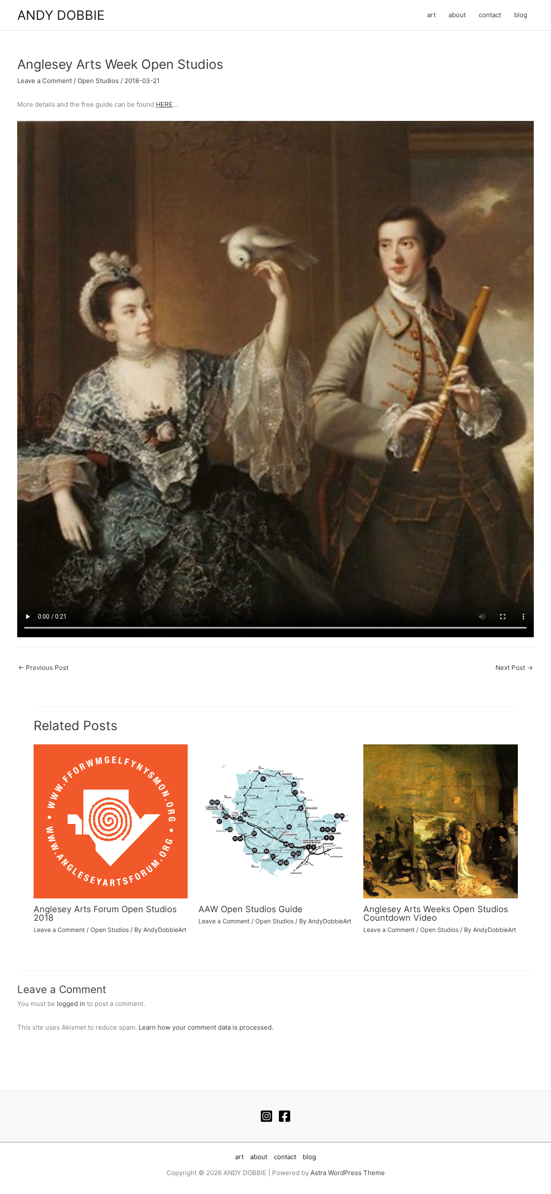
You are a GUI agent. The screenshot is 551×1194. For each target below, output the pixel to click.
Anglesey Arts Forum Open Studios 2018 (105, 913)
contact (490, 15)
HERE (164, 104)
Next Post (514, 667)
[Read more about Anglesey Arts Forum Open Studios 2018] (111, 821)
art (431, 15)
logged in (71, 1004)
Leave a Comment (44, 81)
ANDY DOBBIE (61, 15)
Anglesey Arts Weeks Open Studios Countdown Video (435, 913)
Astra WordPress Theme (347, 1173)
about (457, 15)
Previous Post (43, 667)
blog (520, 15)
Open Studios (98, 81)
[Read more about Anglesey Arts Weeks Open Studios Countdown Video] (440, 821)
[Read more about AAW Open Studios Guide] (275, 821)
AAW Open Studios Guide (250, 909)
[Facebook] (284, 1116)
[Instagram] (266, 1116)
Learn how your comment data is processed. (206, 1027)
